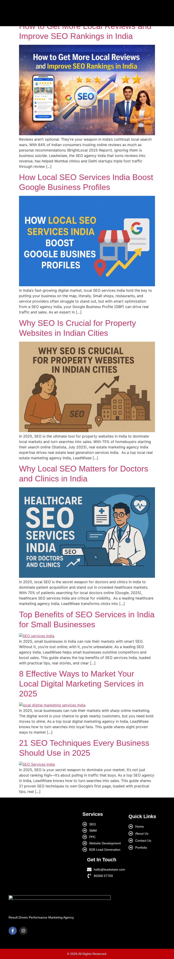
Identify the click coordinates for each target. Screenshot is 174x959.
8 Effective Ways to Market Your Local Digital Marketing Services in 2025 (81, 683)
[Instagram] (23, 931)
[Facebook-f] (13, 931)
